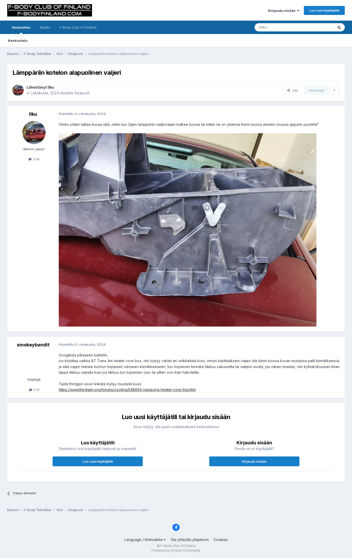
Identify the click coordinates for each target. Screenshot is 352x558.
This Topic (318, 27)
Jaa (294, 90)
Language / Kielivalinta (144, 539)
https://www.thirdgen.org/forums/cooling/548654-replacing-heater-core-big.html (127, 389)
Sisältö (45, 27)
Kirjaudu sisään (282, 11)
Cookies (221, 539)
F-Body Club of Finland (78, 27)
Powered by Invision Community (176, 550)
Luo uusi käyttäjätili (324, 10)
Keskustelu (21, 27)
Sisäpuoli (81, 93)
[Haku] (339, 27)
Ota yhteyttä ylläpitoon (190, 539)
